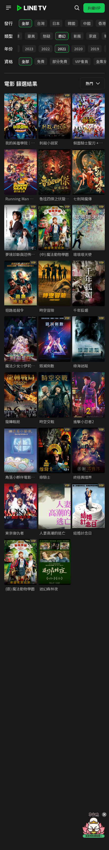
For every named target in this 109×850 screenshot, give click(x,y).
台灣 (40, 23)
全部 (25, 23)
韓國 (71, 23)
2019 (94, 48)
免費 (40, 61)
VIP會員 (81, 61)
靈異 (31, 36)
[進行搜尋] (77, 8)
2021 (62, 48)
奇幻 (62, 36)
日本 (56, 23)
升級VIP (94, 8)
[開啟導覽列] (8, 7)
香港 (102, 23)
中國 (86, 23)
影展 (77, 36)
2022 (45, 48)
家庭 (92, 36)
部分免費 (59, 61)
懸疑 (46, 36)
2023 (29, 48)
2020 (78, 48)
